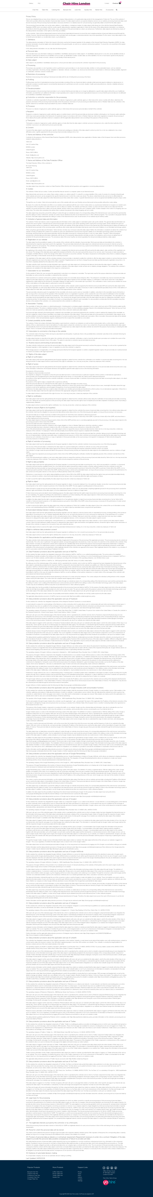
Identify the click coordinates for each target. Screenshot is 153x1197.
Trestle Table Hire (58, 1175)
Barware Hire (67, 10)
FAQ (39, 3)
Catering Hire (56, 10)
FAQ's (79, 1175)
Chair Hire (35, 10)
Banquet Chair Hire (32, 1172)
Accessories (110, 10)
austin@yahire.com (35, 181)
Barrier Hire (98, 10)
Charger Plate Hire (32, 1179)
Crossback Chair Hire (33, 1177)
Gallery (31, 3)
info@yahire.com (34, 155)
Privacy (80, 1172)
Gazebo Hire (88, 10)
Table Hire (45, 10)
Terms (79, 1173)
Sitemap (80, 1181)
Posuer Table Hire (58, 1173)
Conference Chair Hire (33, 1175)
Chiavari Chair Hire (32, 1173)
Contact (107, 3)
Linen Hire (78, 10)
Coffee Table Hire (58, 1172)
